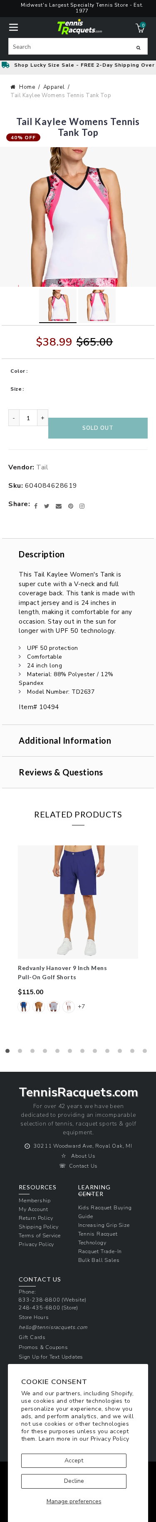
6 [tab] (72, 1053)
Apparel (54, 87)
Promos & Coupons (43, 1347)
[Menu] (13, 26)
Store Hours (34, 1317)
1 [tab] (9, 1053)
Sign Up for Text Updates (51, 1356)
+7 (81, 1006)
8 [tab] (97, 1053)
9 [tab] (109, 1053)
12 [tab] (147, 1053)
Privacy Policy (110, 1439)
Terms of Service (40, 1235)
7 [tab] (84, 1053)
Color (17, 371)
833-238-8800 (39, 1299)
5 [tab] (59, 1053)
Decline (74, 1481)
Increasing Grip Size (104, 1225)
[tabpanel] (78, 934)
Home (27, 87)
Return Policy (36, 1217)
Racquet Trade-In (100, 1251)
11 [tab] (134, 1053)
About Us (83, 1155)
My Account (33, 1209)
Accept (73, 1460)
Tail (42, 467)
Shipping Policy (39, 1226)
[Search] (138, 47)
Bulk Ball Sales (99, 1260)
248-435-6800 (39, 1307)
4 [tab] (47, 1053)
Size (16, 389)
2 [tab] (22, 1053)
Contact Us (83, 1165)
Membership (35, 1200)
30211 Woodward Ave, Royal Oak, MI (83, 1145)
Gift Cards (32, 1337)
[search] (78, 46)
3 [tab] (34, 1053)
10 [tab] (122, 1053)
